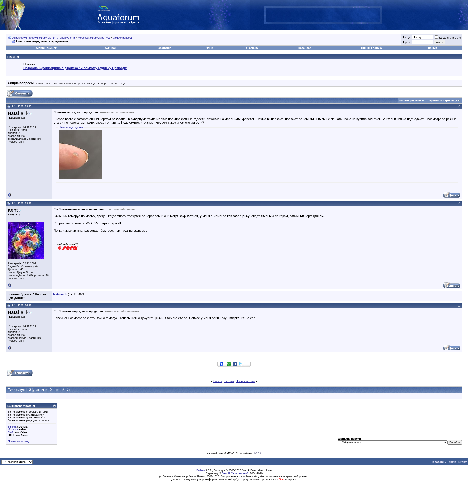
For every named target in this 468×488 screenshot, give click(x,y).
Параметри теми (410, 100)
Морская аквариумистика (94, 37)
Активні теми (44, 47)
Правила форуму (18, 441)
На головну (438, 461)
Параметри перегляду (442, 100)
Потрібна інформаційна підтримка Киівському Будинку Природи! (75, 68)
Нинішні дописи (372, 47)
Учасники (252, 47)
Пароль (406, 42)
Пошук (432, 47)
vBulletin (200, 470)
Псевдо (406, 37)
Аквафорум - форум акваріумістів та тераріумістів (43, 37)
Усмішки (13, 429)
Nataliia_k (60, 294)
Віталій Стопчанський (235, 473)
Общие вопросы (123, 37)
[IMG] (11, 432)
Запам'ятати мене (450, 37)
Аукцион (111, 47)
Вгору (462, 461)
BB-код (12, 426)
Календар (304, 47)
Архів (452, 461)
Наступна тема (245, 381)
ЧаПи (209, 47)
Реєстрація (164, 47)
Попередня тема (223, 381)
